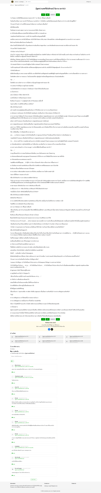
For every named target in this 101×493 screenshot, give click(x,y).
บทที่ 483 (27, 388)
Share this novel (51, 322)
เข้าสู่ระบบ (88, 1)
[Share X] (52, 329)
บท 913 (26, 5)
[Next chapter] (58, 14)
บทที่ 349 (27, 399)
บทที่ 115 (27, 435)
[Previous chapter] (43, 14)
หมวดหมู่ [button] (21, 1)
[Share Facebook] (49, 329)
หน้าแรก (16, 1)
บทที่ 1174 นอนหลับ (29, 366)
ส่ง (12, 361)
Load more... (33, 479)
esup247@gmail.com (53, 485)
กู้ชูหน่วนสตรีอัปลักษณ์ (19, 5)
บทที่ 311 (27, 411)
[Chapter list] (48, 14)
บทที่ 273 (27, 422)
